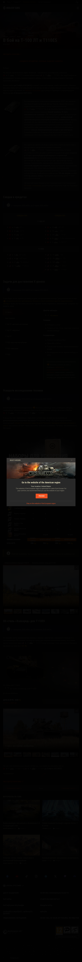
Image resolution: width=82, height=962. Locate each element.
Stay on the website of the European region (41, 503)
